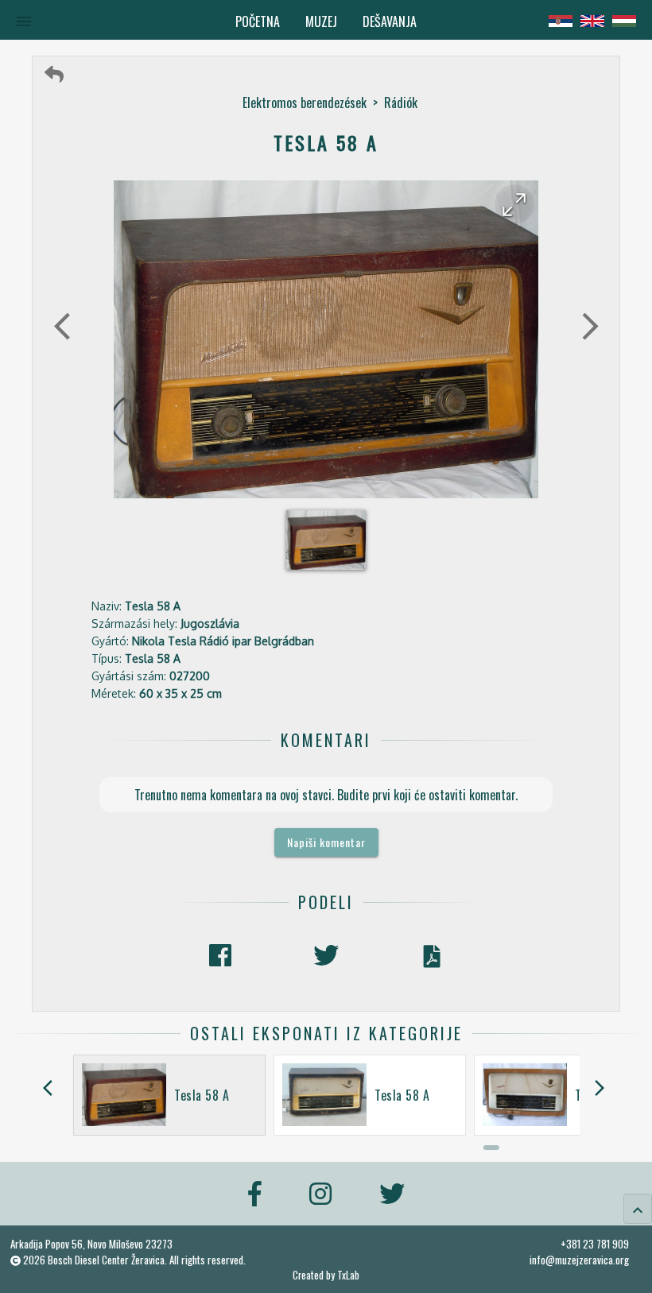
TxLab (348, 1275)
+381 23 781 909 (595, 1244)
